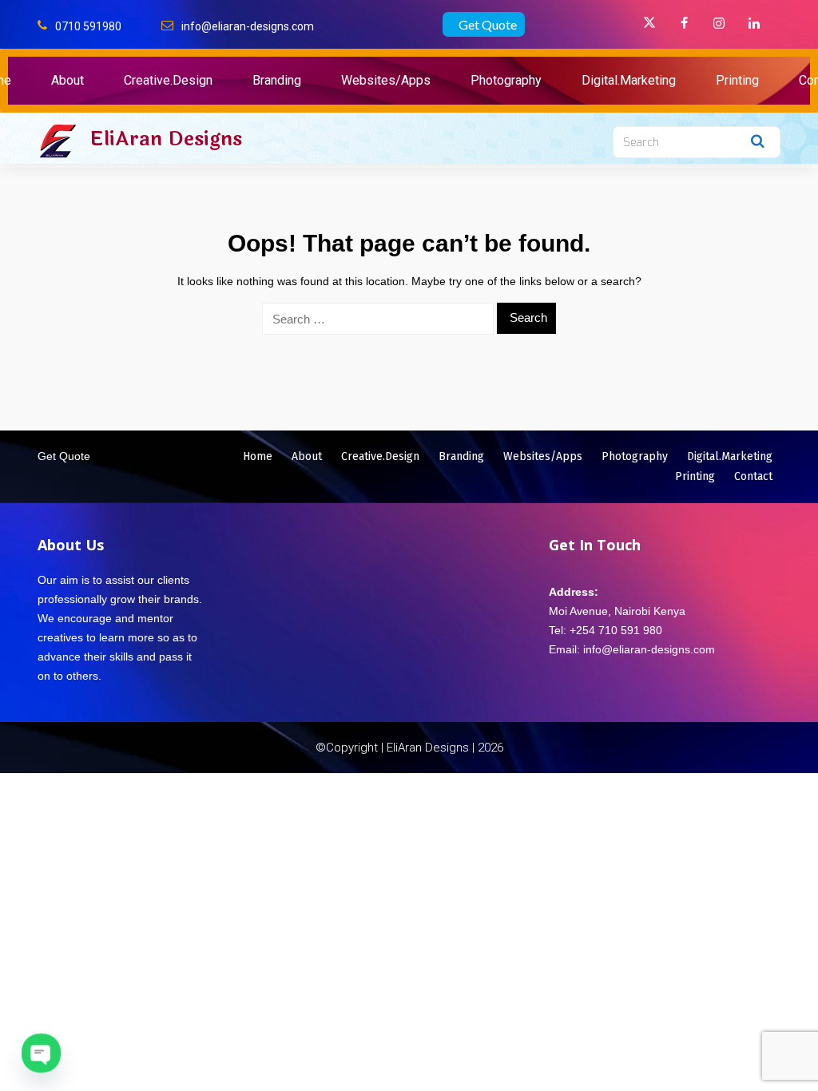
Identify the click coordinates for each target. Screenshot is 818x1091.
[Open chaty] (41, 1053)
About (67, 80)
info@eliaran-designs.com (247, 26)
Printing (737, 80)
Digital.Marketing (629, 80)
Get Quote (488, 24)
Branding (276, 80)
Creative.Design (168, 80)
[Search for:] (378, 319)
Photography (506, 80)
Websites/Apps (386, 80)
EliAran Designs (165, 139)
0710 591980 (88, 26)
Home (257, 456)
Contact (753, 476)
